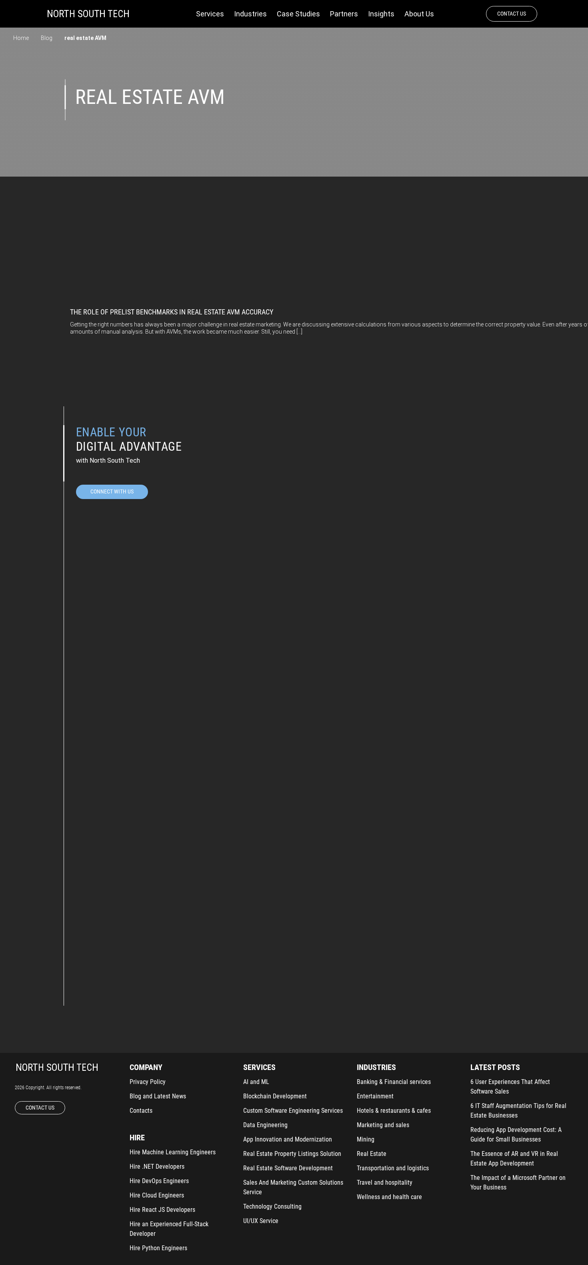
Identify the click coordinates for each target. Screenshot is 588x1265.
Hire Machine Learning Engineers (173, 1152)
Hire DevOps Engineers (159, 1181)
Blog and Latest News (158, 1096)
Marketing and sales (383, 1125)
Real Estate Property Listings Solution (292, 1154)
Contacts (141, 1110)
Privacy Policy (148, 1082)
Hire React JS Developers (162, 1209)
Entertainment (375, 1096)
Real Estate (371, 1154)
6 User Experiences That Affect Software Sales (510, 1086)
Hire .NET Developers (157, 1166)
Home (21, 38)
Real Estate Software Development (288, 1168)
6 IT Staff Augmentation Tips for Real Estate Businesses (518, 1110)
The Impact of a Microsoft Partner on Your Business (518, 1182)
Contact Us (511, 13)
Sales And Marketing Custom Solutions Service (293, 1187)
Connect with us (112, 491)
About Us (419, 14)
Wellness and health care (389, 1197)
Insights (381, 14)
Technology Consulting (272, 1206)
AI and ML (256, 1082)
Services (210, 14)
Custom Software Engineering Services (293, 1110)
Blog (46, 38)
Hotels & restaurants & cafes (394, 1110)
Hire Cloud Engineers (157, 1195)
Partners (344, 14)
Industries (250, 14)
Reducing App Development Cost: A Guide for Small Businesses (516, 1134)
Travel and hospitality (384, 1182)
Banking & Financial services (394, 1082)
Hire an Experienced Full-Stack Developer (169, 1228)
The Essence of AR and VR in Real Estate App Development (514, 1158)
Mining (365, 1139)
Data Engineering (265, 1125)
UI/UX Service (260, 1221)
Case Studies (298, 14)
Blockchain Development (275, 1096)
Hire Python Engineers (158, 1248)
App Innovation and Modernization (287, 1139)
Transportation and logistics (393, 1168)
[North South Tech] (88, 14)
